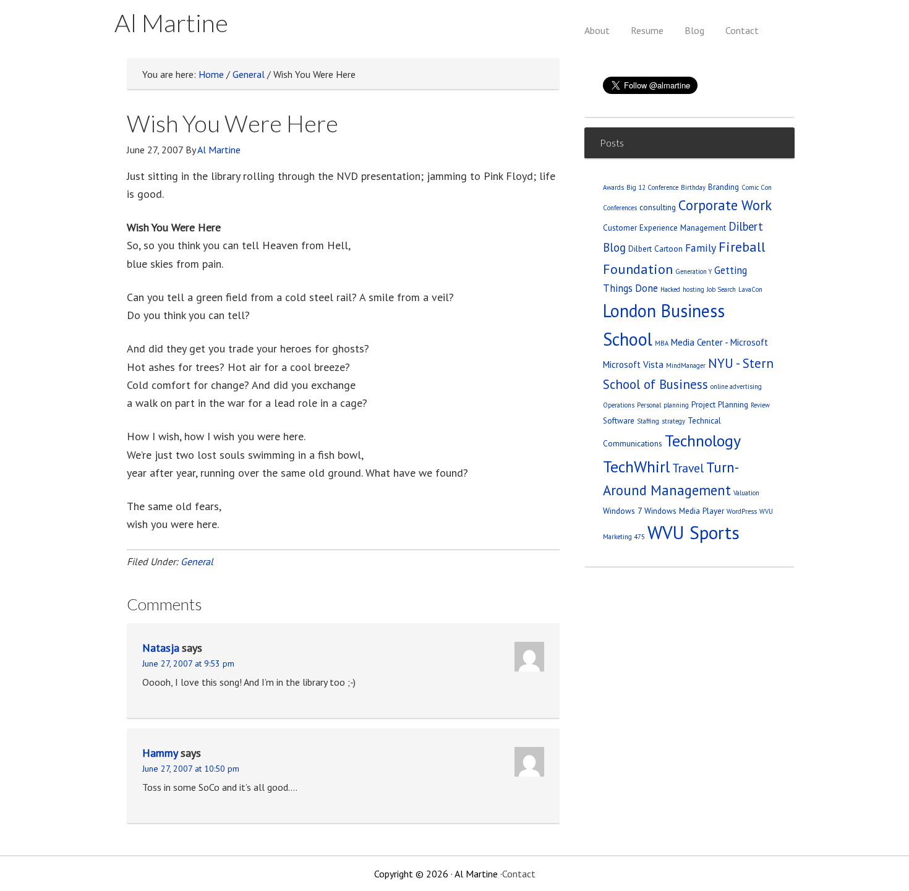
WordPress (742, 511)
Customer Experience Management (664, 227)
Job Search (721, 289)
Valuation (746, 492)
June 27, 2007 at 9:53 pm (188, 663)
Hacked (670, 289)
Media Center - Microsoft (719, 342)
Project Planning (719, 404)
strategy (673, 421)
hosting (693, 289)
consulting (657, 207)
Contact (519, 874)
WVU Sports (693, 532)
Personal (649, 405)
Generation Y (693, 271)
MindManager (686, 365)
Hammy (160, 753)
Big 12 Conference (652, 187)
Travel (688, 467)
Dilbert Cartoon (655, 248)
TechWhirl (636, 466)
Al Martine (171, 23)
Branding (723, 186)
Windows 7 (622, 510)
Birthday (693, 187)
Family (700, 248)
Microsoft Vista (633, 364)
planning (676, 405)
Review (760, 405)
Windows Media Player (684, 510)
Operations (618, 405)
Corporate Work (725, 205)
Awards (613, 187)
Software (618, 420)
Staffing (648, 421)
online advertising (736, 386)
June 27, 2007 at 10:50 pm (190, 768)
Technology (703, 440)
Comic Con (756, 187)
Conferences (620, 207)
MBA (661, 343)
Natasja (160, 648)
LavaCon (750, 289)
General (197, 561)
